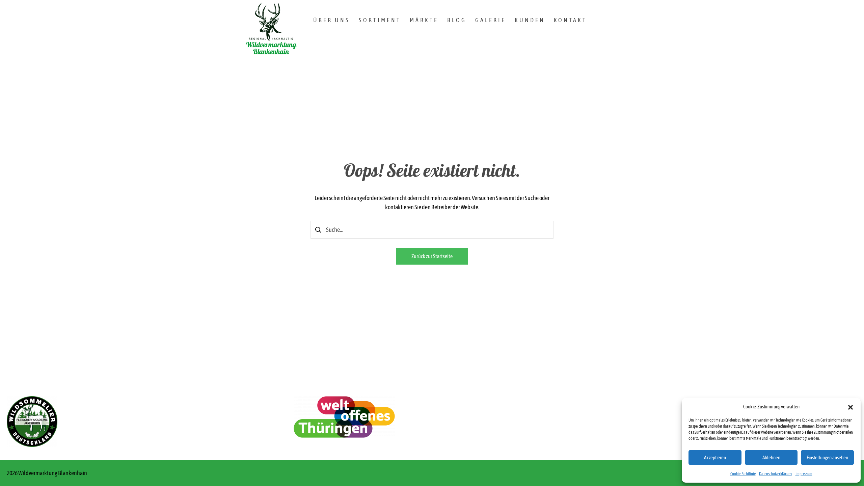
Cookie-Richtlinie (743, 473)
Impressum (803, 473)
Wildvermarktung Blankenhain (52, 473)
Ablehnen (771, 457)
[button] (850, 406)
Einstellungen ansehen (827, 457)
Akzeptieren (715, 457)
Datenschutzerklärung (775, 473)
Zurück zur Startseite (432, 256)
